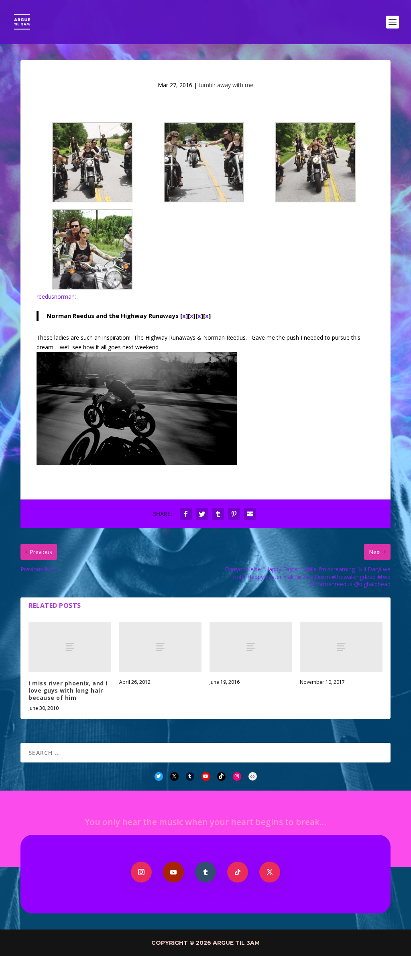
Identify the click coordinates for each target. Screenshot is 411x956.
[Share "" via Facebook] (186, 514)
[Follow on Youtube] (173, 872)
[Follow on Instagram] (141, 872)
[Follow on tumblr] (205, 872)
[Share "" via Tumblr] (218, 514)
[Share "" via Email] (250, 514)
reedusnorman (56, 296)
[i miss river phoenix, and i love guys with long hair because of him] (69, 647)
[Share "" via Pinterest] (234, 514)
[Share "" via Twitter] (202, 514)
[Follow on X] (269, 872)
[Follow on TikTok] (237, 872)
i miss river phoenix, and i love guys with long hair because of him (68, 690)
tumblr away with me (226, 85)
